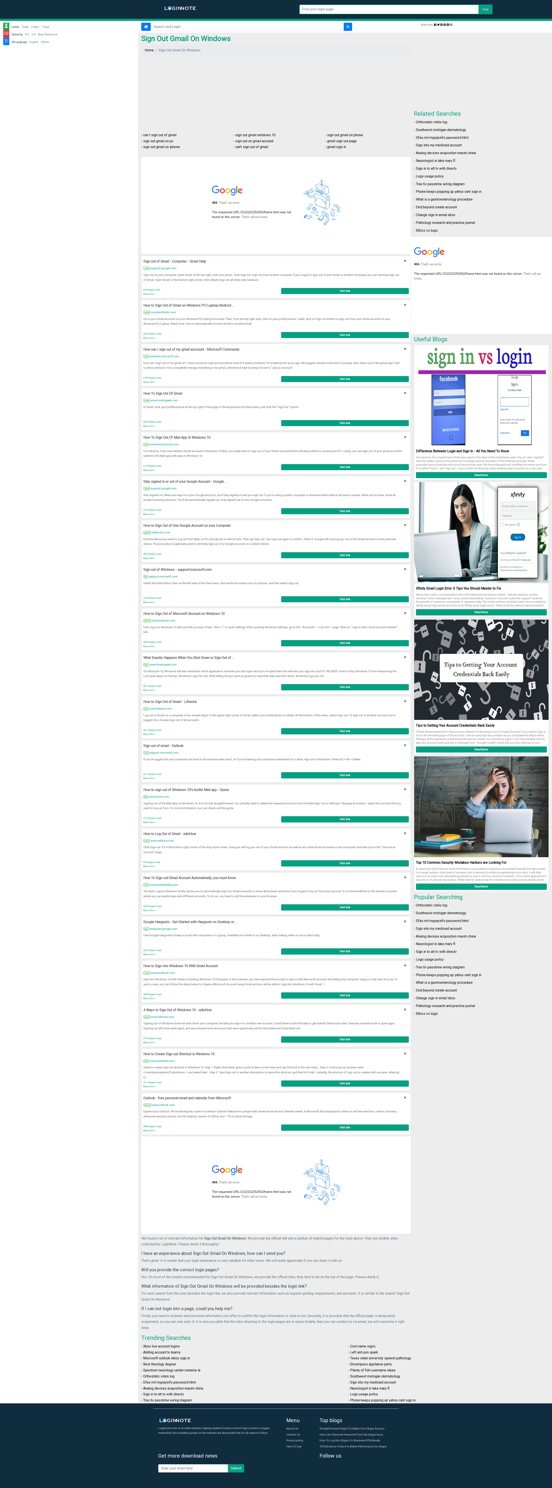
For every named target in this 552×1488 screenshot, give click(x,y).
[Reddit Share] (448, 24)
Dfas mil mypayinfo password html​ (442, 138)
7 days (45, 26)
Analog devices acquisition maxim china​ (446, 153)
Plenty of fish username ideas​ (372, 1370)
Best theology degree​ (159, 1364)
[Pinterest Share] (444, 24)
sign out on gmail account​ (254, 141)
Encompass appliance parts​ (371, 1364)
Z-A (33, 34)
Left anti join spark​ (364, 1352)
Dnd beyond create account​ (436, 207)
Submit (236, 1468)
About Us (292, 1428)
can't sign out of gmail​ (251, 147)
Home (149, 50)
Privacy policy (294, 1440)
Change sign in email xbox (435, 215)
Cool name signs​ (362, 1346)
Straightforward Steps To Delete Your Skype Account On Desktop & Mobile (366, 1428)
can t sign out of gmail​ (159, 135)
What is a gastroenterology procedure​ (444, 199)
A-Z (27, 34)
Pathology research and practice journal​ (445, 223)
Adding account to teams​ (161, 1352)
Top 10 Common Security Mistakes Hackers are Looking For (461, 862)
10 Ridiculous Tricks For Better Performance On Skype (353, 1446)
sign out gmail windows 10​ (255, 135)
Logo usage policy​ (430, 176)
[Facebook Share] (435, 24)
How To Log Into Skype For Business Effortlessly (350, 1440)
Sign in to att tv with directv (436, 168)
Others (45, 42)
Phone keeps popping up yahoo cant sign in (448, 192)
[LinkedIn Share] (441, 24)
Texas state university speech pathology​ (380, 1358)
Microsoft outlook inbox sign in (166, 1358)
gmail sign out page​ (342, 141)
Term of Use (293, 1446)
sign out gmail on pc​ (158, 141)
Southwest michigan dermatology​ (441, 130)
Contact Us (293, 1434)
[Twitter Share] (438, 24)
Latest (15, 26)
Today (25, 26)
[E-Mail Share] (451, 24)
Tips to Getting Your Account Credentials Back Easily (455, 725)
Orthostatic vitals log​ (431, 122)
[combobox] (395, 9)
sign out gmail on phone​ (345, 135)
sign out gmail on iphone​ (161, 147)
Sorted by (17, 34)
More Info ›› (149, 294)
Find (485, 9)
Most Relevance (47, 34)
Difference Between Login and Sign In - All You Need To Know (462, 451)
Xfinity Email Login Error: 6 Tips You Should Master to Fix (458, 588)
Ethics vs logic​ (427, 230)
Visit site (345, 291)
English (34, 42)
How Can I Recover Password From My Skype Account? (354, 1434)
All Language (19, 42)
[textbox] (395, 9)
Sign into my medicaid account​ (439, 145)
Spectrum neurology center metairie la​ (171, 1370)
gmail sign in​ (336, 147)
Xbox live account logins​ (161, 1346)
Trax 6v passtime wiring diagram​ (440, 184)
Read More (481, 475)
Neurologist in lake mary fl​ (435, 161)
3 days (35, 26)
